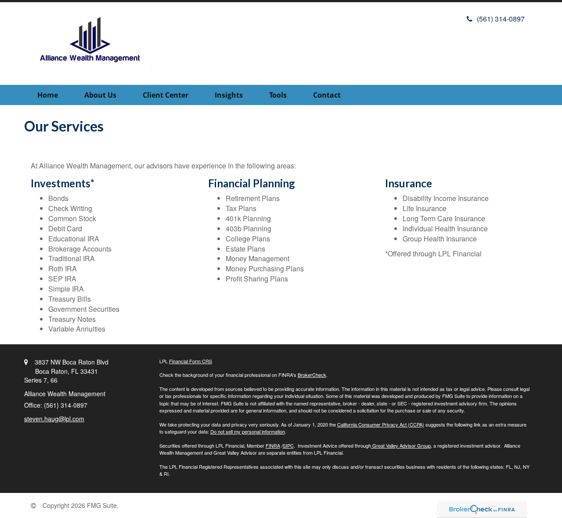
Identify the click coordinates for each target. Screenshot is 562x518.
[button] (100, 95)
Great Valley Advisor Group (401, 445)
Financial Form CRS (190, 361)
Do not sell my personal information (247, 431)
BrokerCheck (312, 374)
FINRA (273, 445)
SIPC (288, 445)
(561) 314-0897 (501, 19)
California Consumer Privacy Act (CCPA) (380, 424)
